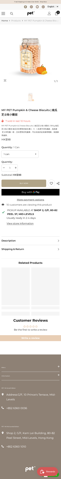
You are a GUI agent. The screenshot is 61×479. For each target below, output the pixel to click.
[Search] (11, 13)
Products (16, 20)
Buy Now (24, 183)
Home (4, 20)
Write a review (30, 338)
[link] (51, 183)
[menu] (3, 13)
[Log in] (49, 13)
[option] (30, 55)
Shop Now (43, 2)
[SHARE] (57, 183)
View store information (20, 223)
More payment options (30, 199)
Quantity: (10, 147)
